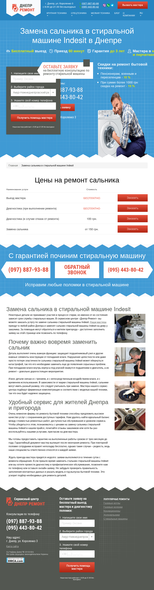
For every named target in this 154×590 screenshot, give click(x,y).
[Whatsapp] (108, 5)
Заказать (132, 197)
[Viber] (104, 5)
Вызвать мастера (132, 5)
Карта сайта (12, 546)
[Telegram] (112, 5)
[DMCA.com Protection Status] (15, 560)
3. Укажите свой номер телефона (31, 100)
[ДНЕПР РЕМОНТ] (23, 8)
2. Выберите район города (27, 86)
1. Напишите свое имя (25, 73)
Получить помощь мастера (34, 117)
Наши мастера (98, 322)
